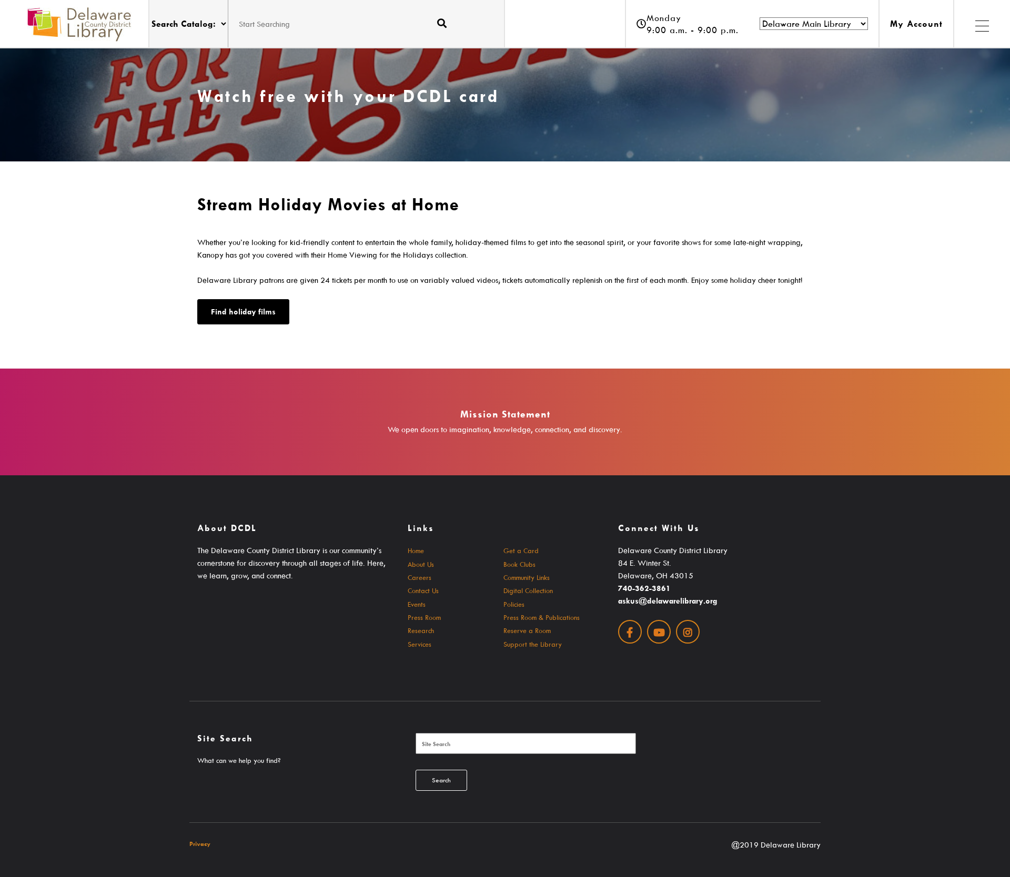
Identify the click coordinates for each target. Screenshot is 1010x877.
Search (441, 780)
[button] (981, 23)
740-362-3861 (644, 588)
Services (419, 644)
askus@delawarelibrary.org (667, 601)
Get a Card (521, 550)
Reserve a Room (527, 630)
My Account (916, 23)
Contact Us (423, 590)
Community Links (526, 577)
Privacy (199, 844)
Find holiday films (243, 312)
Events (417, 604)
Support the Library (532, 644)
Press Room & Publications (541, 617)
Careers (419, 577)
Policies (513, 604)
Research (421, 630)
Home (416, 550)
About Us (421, 564)
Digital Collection (528, 590)
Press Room (424, 617)
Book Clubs (519, 564)
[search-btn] (442, 23)
